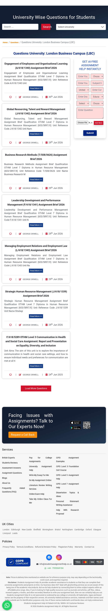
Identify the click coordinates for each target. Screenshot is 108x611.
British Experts (8, 458)
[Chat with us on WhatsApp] (7, 605)
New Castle (27, 529)
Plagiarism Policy (65, 547)
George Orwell (30, 97)
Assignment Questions (12, 473)
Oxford (89, 529)
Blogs (4, 478)
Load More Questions (36, 388)
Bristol (57, 529)
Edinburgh (15, 529)
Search (46, 27)
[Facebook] (49, 557)
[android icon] (75, 428)
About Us (6, 483)
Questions (14, 42)
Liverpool (7, 533)
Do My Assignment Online (40, 480)
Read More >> (36, 88)
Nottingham (67, 529)
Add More (98, 123)
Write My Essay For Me (39, 475)
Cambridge (79, 529)
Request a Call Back (23, 434)
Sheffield (37, 529)
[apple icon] (75, 422)
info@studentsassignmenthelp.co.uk (56, 564)
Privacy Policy (9, 547)
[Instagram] (59, 557)
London (6, 529)
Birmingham (47, 529)
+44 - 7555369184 (55, 568)
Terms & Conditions (24, 547)
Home (5, 42)
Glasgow (97, 529)
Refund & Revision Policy (45, 547)
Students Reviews (10, 463)
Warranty (79, 547)
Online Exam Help (36, 494)
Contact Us (89, 547)
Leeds (14, 533)
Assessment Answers (11, 468)
